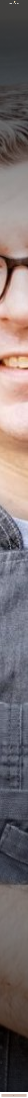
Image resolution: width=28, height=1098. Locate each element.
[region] (2, 3)
